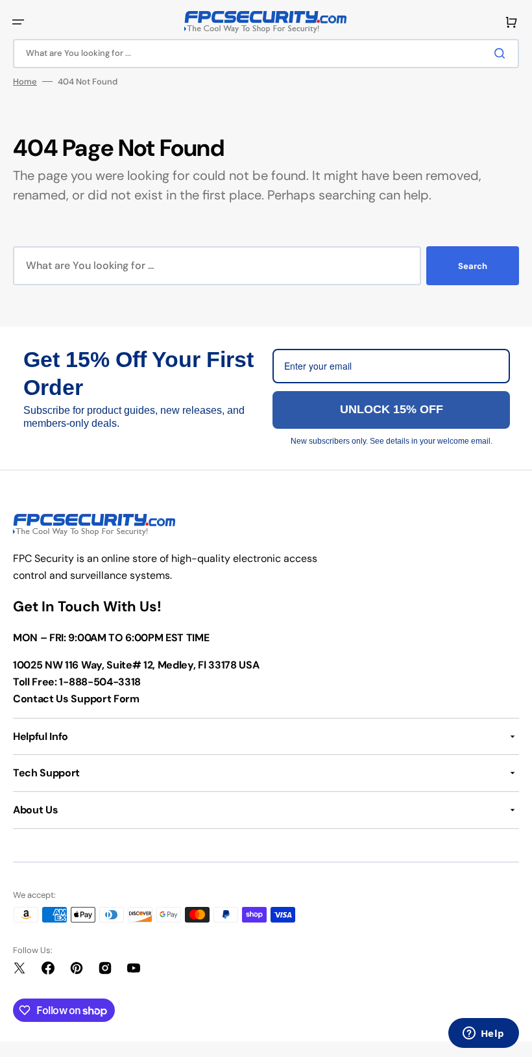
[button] (18, 22)
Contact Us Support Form (76, 699)
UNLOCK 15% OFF (391, 409)
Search (472, 266)
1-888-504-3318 (100, 682)
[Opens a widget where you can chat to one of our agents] (483, 1034)
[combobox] (266, 53)
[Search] (502, 53)
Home (25, 81)
